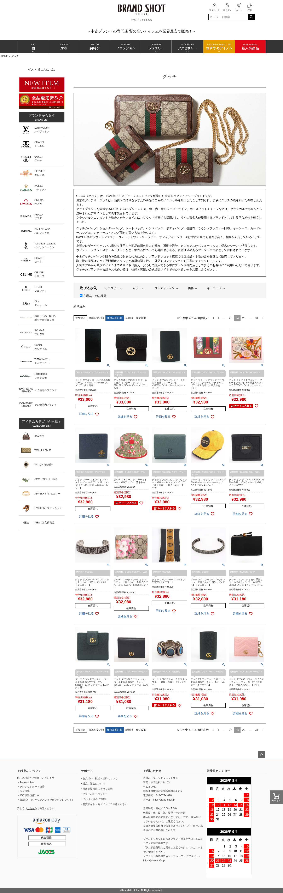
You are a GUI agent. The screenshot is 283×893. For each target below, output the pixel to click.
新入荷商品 (250, 46)
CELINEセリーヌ (39, 274)
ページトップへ (261, 754)
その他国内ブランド (45, 404)
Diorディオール (40, 303)
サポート (87, 770)
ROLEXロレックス (40, 187)
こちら (31, 808)
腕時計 (94, 46)
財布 (63, 46)
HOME (4, 56)
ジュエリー (156, 46)
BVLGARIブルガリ (39, 332)
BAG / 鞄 (39, 435)
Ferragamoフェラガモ (40, 375)
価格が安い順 (96, 318)
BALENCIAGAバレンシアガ (42, 231)
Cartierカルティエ (40, 347)
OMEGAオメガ (39, 202)
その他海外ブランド (45, 390)
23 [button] (230, 318)
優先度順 (141, 318)
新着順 (129, 318)
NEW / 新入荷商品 (44, 522)
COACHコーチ (39, 260)
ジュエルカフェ (191, 847)
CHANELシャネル (39, 144)
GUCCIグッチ (38, 158)
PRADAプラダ (38, 216)
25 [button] (244, 318)
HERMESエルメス (39, 173)
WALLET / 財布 (42, 450)
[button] (213, 318)
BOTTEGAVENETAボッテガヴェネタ (45, 318)
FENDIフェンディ (40, 289)
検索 (251, 17)
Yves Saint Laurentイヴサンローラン (45, 245)
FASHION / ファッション (48, 508)
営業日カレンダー (218, 770)
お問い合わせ (152, 770)
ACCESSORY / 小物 (45, 479)
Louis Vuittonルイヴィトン (41, 129)
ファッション (125, 46)
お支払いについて (29, 770)
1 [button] (218, 318)
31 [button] (256, 318)
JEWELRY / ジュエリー (47, 493)
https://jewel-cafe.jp (154, 860)
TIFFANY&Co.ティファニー (42, 361)
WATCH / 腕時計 (43, 464)
